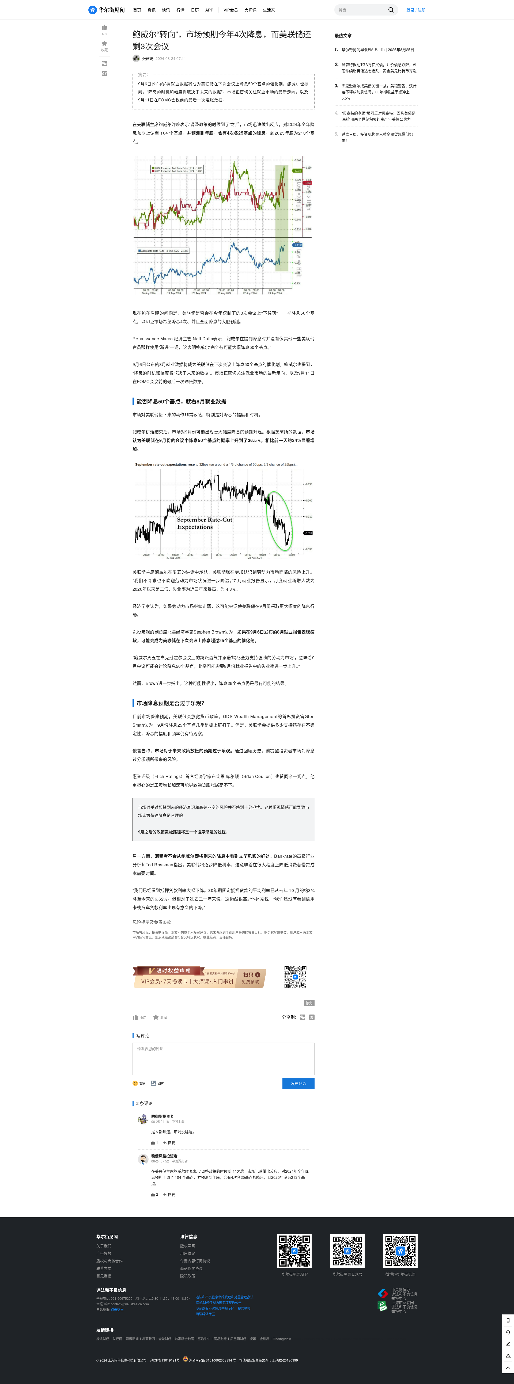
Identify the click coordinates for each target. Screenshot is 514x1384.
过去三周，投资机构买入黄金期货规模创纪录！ (377, 137)
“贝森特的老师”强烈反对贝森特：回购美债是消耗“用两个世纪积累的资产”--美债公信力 (378, 116)
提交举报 (244, 1308)
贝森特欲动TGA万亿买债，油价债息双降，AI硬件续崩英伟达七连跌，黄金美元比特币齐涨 (379, 67)
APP (209, 10)
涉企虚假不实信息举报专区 (215, 1308)
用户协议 (187, 1253)
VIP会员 (231, 10)
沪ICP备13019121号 (166, 1360)
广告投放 (103, 1253)
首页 (137, 10)
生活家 (269, 10)
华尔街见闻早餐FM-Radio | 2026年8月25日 (378, 49)
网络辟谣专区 (205, 1313)
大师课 (250, 10)
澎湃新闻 (132, 1338)
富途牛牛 (204, 1338)
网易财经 (220, 1338)
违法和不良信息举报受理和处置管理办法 (225, 1297)
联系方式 (103, 1268)
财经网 (117, 1338)
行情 (180, 10)
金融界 (264, 1338)
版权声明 (187, 1245)
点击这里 (117, 1309)
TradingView (282, 1338)
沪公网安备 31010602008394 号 (213, 1360)
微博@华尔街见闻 (400, 1274)
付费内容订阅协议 (195, 1260)
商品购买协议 (191, 1268)
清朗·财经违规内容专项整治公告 (218, 1302)
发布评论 (298, 1083)
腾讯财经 (102, 1338)
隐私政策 (187, 1275)
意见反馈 (103, 1275)
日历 (195, 10)
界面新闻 (148, 1338)
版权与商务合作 (109, 1260)
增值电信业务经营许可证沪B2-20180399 (268, 1360)
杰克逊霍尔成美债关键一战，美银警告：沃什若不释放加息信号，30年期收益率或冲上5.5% (379, 92)
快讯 (166, 10)
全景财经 (164, 1338)
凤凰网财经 (238, 1338)
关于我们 (103, 1245)
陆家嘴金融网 (184, 1338)
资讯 (152, 10)
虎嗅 (253, 1338)
